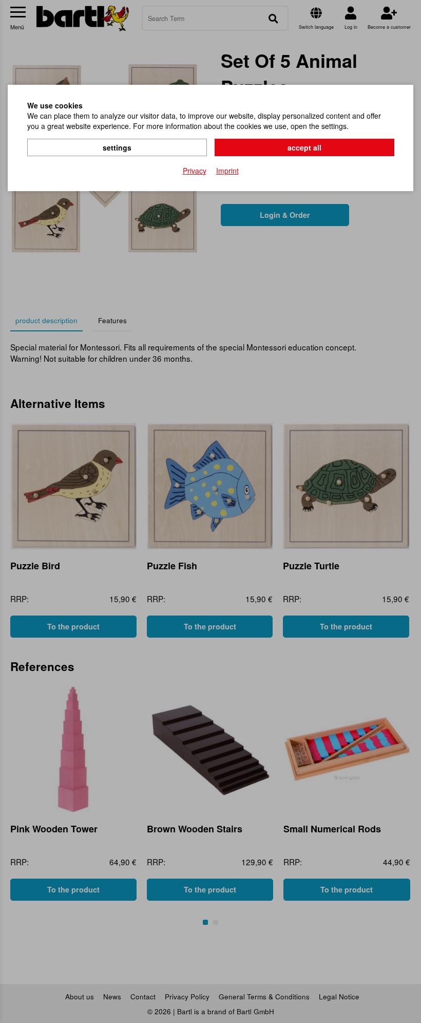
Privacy (194, 170)
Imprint (227, 170)
